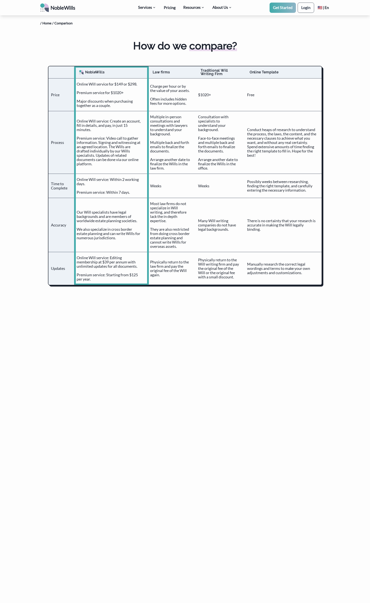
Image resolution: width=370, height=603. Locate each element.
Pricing (170, 7)
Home (46, 23)
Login (305, 7)
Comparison (63, 23)
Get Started (282, 7)
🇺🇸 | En (323, 7)
